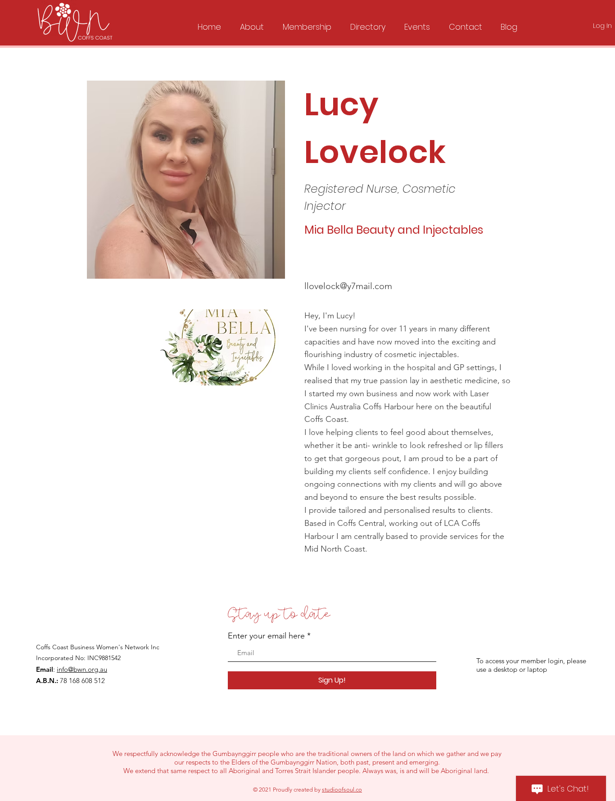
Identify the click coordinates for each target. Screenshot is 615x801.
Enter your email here (266, 636)
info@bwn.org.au (82, 669)
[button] (252, 23)
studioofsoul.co (342, 789)
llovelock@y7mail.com (348, 286)
